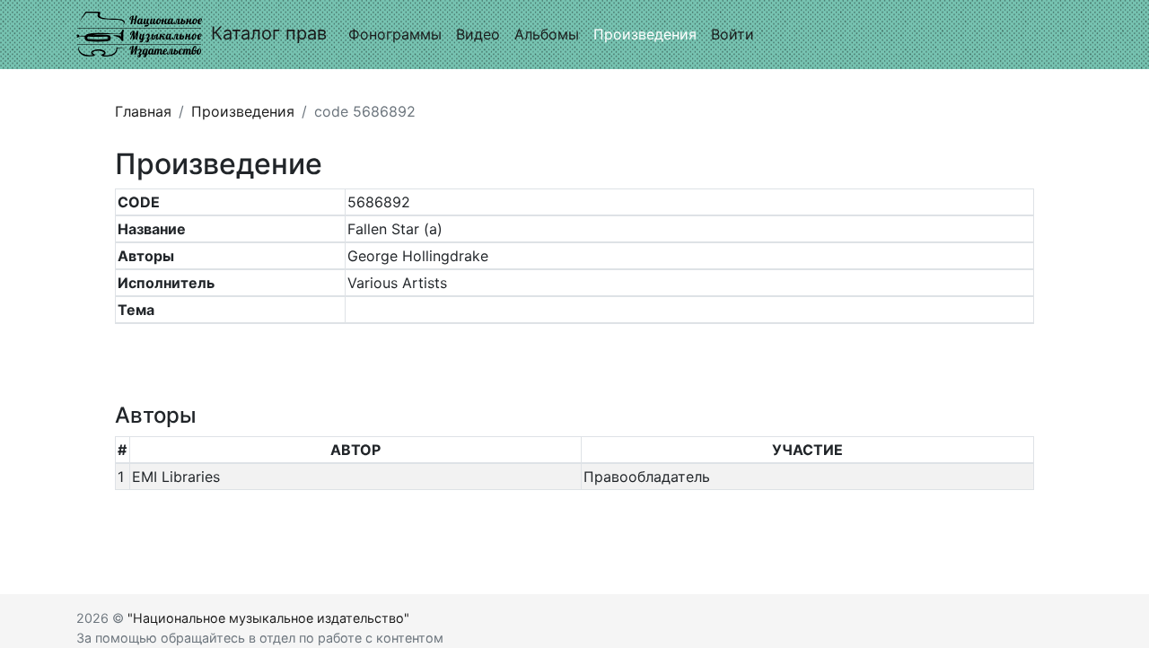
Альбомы (546, 34)
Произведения (645, 34)
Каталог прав (269, 33)
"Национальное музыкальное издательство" (268, 618)
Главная (143, 111)
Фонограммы (395, 34)
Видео (478, 34)
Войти (732, 34)
